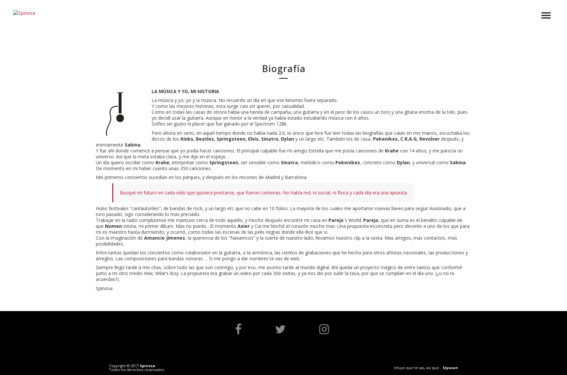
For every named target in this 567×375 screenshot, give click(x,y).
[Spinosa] (24, 13)
